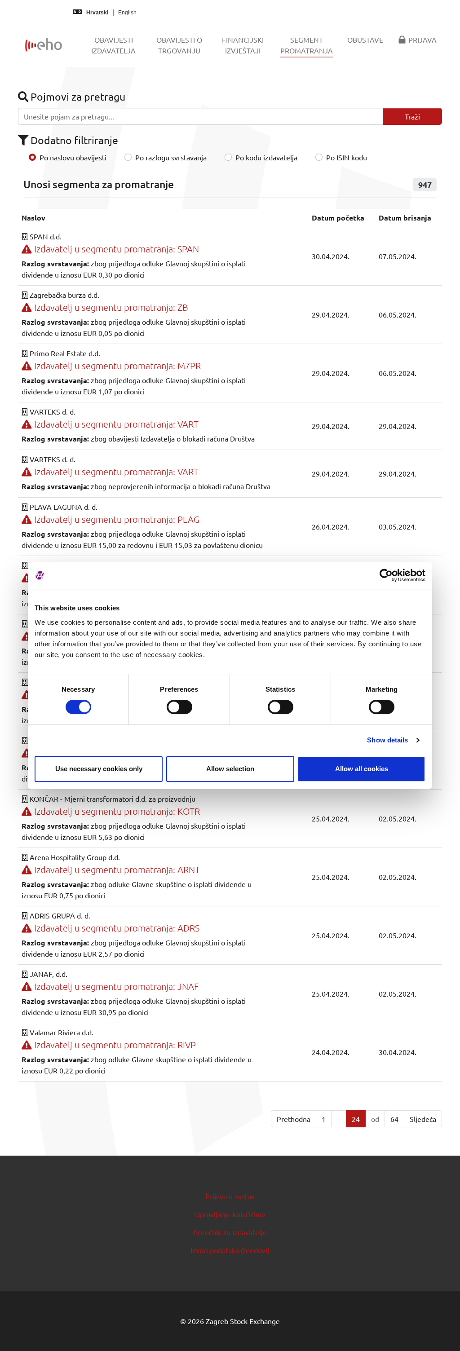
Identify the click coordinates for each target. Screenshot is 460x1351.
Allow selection (230, 769)
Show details (387, 740)
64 (394, 1118)
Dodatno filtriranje (73, 139)
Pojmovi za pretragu (76, 96)
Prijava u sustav (230, 1196)
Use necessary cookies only (98, 769)
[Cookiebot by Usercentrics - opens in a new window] (386, 575)
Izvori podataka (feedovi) (230, 1249)
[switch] (179, 707)
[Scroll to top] (440, 1331)
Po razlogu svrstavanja (171, 157)
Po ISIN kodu (346, 157)
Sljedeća (423, 1118)
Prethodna (293, 1118)
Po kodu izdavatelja (266, 157)
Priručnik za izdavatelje (230, 1231)
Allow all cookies (361, 769)
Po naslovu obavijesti (73, 157)
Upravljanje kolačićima (230, 1214)
